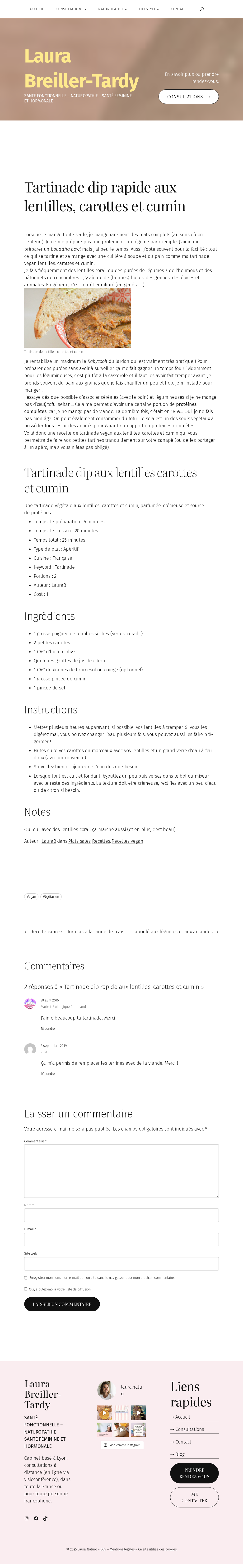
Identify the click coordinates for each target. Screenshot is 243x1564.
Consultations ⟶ (188, 96)
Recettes (101, 841)
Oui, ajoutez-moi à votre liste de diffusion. (59, 1289)
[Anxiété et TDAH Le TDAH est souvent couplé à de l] (121, 1430)
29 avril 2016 (50, 1000)
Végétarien (51, 897)
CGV (103, 1549)
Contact (183, 1442)
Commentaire (35, 1141)
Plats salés (79, 841)
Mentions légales (122, 1549)
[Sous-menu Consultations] (85, 9)
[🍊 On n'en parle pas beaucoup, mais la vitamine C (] (104, 1412)
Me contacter (194, 1497)
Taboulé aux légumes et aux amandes (173, 931)
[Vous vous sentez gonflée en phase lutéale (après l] (138, 1412)
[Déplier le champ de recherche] (202, 9)
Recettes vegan (127, 841)
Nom (28, 1205)
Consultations (189, 1429)
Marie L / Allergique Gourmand (63, 1007)
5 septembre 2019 (54, 1046)
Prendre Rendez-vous (194, 1473)
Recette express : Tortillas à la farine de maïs (77, 931)
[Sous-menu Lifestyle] (158, 9)
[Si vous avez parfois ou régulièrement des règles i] (121, 1412)
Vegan (31, 897)
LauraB (49, 841)
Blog (179, 1454)
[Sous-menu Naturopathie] (126, 9)
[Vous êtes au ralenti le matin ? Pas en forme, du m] (104, 1430)
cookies (171, 1549)
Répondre (48, 1029)
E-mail (30, 1229)
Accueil (182, 1417)
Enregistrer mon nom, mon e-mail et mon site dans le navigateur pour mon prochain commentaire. (102, 1278)
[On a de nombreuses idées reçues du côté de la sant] (138, 1430)
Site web (30, 1253)
